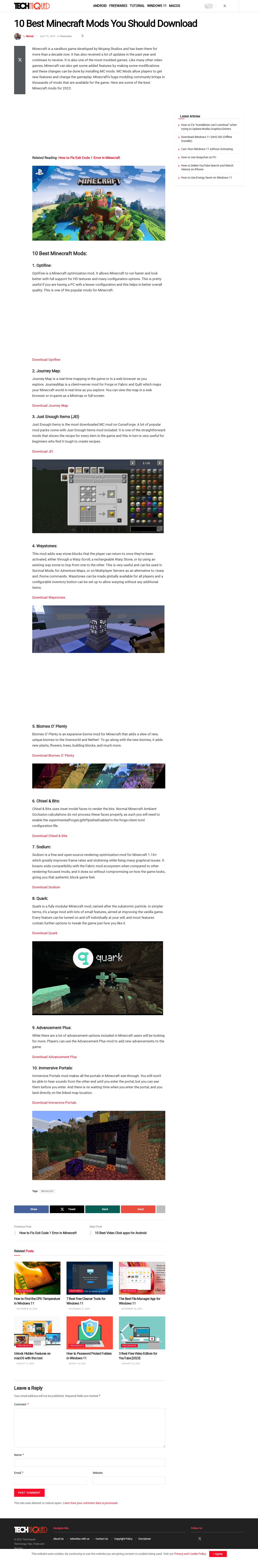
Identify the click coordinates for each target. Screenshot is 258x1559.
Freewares (118, 6)
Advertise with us (79, 1538)
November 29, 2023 (26, 1309)
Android (100, 6)
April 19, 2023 (47, 36)
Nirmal (29, 36)
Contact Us (102, 1538)
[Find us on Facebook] (219, 6)
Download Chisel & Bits (50, 836)
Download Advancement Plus (54, 1057)
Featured (76, 1291)
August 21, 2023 (25, 1363)
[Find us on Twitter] (224, 6)
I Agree (218, 1553)
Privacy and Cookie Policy (190, 1553)
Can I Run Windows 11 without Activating (207, 149)
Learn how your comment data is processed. (90, 1503)
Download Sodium (46, 887)
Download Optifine (46, 360)
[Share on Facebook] (19, 51)
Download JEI (42, 451)
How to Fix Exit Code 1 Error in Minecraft (89, 158)
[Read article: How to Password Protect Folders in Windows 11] (90, 1332)
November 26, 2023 (131, 1309)
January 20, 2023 (130, 1363)
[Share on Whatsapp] (19, 70)
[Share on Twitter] (19, 60)
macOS (174, 6)
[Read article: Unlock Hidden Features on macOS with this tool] (37, 1332)
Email (19, 1473)
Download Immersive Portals (54, 1103)
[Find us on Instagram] (230, 6)
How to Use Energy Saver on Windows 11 (206, 177)
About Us (58, 1538)
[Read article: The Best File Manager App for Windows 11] (142, 1278)
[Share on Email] (19, 80)
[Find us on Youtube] (235, 6)
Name (19, 1455)
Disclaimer (144, 1538)
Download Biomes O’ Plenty (53, 755)
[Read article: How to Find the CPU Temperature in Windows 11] (37, 1278)
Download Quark (44, 933)
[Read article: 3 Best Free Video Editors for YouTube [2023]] (142, 1332)
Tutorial (137, 6)
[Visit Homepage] (38, 6)
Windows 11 (157, 6)
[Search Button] (242, 6)
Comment (21, 1404)
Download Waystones (48, 597)
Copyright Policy (123, 1538)
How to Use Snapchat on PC (198, 157)
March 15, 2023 (77, 1363)
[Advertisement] (98, 123)
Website (98, 1472)
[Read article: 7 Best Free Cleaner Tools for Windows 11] (90, 1278)
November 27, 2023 (79, 1309)
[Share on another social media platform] (19, 89)
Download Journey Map (50, 405)
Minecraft (47, 1191)
